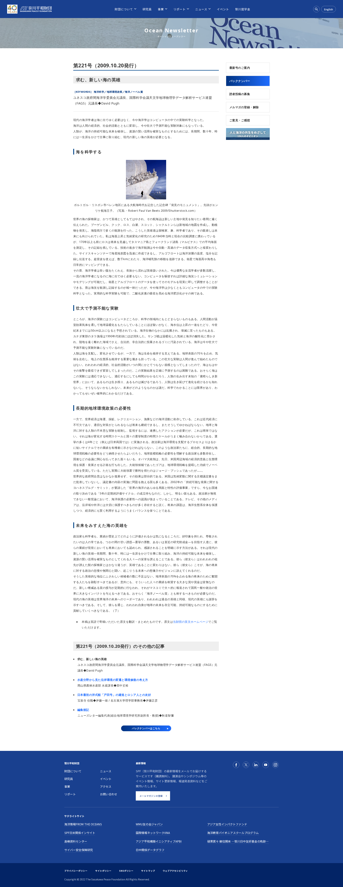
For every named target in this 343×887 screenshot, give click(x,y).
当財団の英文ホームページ (190, 622)
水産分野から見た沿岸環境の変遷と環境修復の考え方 (112, 680)
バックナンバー (239, 81)
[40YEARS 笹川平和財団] (29, 9)
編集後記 (83, 710)
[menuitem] (124, 9)
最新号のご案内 (239, 68)
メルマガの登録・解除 (244, 107)
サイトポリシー (103, 870)
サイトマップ (148, 870)
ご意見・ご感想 (239, 120)
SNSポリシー (126, 870)
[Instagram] (275, 765)
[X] (246, 765)
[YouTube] (265, 765)
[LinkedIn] (256, 765)
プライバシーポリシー (76, 870)
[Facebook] (236, 765)
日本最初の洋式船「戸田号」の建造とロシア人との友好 (114, 695)
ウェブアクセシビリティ (175, 870)
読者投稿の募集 (239, 94)
